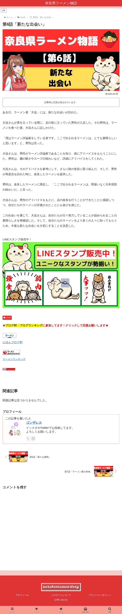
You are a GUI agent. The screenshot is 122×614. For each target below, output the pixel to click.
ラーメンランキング (14, 359)
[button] (112, 488)
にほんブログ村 (13, 342)
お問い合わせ (61, 599)
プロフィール (22, 595)
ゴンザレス (34, 422)
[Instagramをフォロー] (33, 438)
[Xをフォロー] (28, 438)
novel (8, 317)
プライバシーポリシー (100, 595)
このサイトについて (61, 595)
